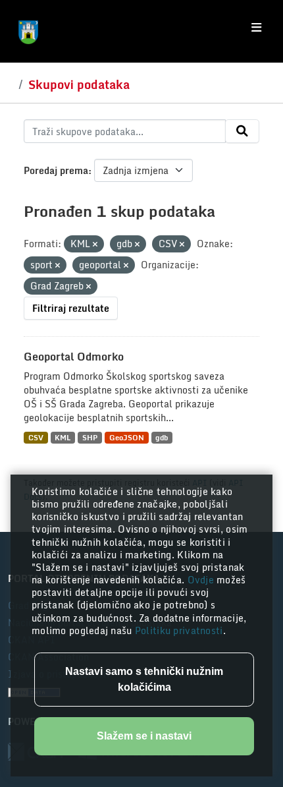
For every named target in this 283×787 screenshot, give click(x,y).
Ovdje (202, 579)
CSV (35, 437)
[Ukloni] (95, 244)
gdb (161, 437)
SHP (89, 437)
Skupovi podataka (79, 84)
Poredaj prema (56, 170)
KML (62, 437)
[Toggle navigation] (256, 28)
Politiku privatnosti (179, 630)
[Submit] (242, 131)
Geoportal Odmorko (74, 356)
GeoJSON (126, 437)
